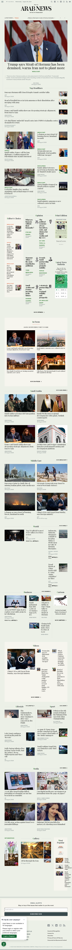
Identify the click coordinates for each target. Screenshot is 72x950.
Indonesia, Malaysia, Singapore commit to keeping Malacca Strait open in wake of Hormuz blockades (52, 540)
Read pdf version (61, 241)
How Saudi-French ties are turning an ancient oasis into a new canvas (20, 372)
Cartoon (60, 592)
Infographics (9, 838)
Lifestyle (20, 706)
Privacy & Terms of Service (55, 938)
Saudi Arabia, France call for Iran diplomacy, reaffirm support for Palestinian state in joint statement (18, 154)
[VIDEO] (20, 140)
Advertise (50, 935)
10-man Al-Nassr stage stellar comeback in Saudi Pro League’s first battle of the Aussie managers (47, 732)
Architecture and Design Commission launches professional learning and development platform (51, 446)
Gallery (36, 838)
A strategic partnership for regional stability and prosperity (44, 291)
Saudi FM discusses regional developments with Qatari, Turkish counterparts (50, 416)
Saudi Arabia (41, 166)
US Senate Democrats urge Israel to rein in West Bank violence (50, 484)
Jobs (26, 939)
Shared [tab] (60, 847)
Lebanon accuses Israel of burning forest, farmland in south (47, 136)
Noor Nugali (9, 159)
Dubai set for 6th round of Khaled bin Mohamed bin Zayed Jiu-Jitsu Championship (60, 715)
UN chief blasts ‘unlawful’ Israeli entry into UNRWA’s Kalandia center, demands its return (31, 122)
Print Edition (61, 215)
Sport (52, 706)
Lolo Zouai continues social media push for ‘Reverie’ (13, 735)
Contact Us (51, 933)
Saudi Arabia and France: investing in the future (30, 290)
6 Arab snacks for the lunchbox (67, 860)
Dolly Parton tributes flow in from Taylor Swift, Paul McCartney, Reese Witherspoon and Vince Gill (15, 752)
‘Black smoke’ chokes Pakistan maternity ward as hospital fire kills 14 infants (61, 658)
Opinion (39, 215)
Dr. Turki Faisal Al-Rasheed (42, 243)
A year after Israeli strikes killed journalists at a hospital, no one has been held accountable (18, 793)
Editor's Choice (14, 218)
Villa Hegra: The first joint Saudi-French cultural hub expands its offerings (51, 372)
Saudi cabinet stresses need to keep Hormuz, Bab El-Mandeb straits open (47, 170)
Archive (61, 244)
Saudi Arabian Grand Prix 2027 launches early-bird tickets (46, 748)
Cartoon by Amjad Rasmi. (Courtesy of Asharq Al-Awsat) (60, 612)
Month (60, 854)
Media (36, 768)
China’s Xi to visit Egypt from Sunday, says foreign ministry (51, 513)
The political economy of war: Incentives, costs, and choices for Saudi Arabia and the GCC (43, 229)
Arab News (11, 1)
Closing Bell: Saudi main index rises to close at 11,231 (46, 628)
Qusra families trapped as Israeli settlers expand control (47, 186)
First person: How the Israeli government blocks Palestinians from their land (10, 272)
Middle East (8, 187)
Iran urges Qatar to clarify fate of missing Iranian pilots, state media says (20, 484)
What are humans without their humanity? (30, 224)
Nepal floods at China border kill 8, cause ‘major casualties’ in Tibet (52, 571)
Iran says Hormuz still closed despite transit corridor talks (27, 92)
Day (60, 852)
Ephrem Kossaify (10, 125)
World (16, 18)
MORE (38, 312)
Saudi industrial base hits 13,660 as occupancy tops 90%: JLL (33, 609)
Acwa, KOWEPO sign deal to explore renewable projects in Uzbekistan (15, 612)
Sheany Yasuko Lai (53, 552)
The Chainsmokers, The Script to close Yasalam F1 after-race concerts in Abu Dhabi (27, 717)
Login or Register (9, 936)
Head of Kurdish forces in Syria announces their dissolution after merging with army (29, 101)
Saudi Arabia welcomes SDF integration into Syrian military (20, 415)
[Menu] (2, 2)
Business (28, 592)
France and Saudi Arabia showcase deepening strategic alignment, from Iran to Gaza (30, 111)
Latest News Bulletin (61, 263)
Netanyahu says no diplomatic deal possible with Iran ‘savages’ (46, 153)
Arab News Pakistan (43, 829)
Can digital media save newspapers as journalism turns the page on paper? (51, 792)
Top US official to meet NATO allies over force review (35, 533)
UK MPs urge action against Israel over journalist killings (19, 823)
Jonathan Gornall (11, 196)
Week (60, 853)
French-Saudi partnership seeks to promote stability (44, 263)
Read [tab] (60, 846)
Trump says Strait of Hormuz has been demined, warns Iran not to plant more (36, 66)
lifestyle (28, 931)
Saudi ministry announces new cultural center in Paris (49, 202)
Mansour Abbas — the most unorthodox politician (30, 262)
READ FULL (32, 541)
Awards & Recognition (54, 931)
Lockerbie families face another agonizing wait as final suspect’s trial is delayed (19, 191)
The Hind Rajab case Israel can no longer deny (10, 289)
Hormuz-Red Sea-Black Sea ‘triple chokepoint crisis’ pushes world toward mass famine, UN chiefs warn (45, 680)
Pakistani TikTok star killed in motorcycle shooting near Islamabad (51, 823)
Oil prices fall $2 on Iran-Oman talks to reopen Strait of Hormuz (46, 609)
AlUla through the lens (30, 861)
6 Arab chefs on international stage (68, 867)
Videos (36, 645)
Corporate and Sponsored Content (57, 940)
